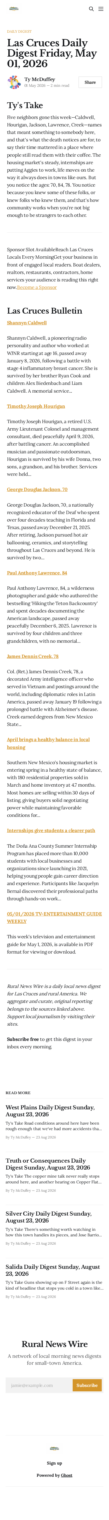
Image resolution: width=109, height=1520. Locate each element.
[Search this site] (91, 8)
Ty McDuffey (39, 79)
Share (90, 82)
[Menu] (100, 8)
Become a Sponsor (37, 287)
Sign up (54, 1463)
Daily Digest (19, 31)
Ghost (66, 1475)
